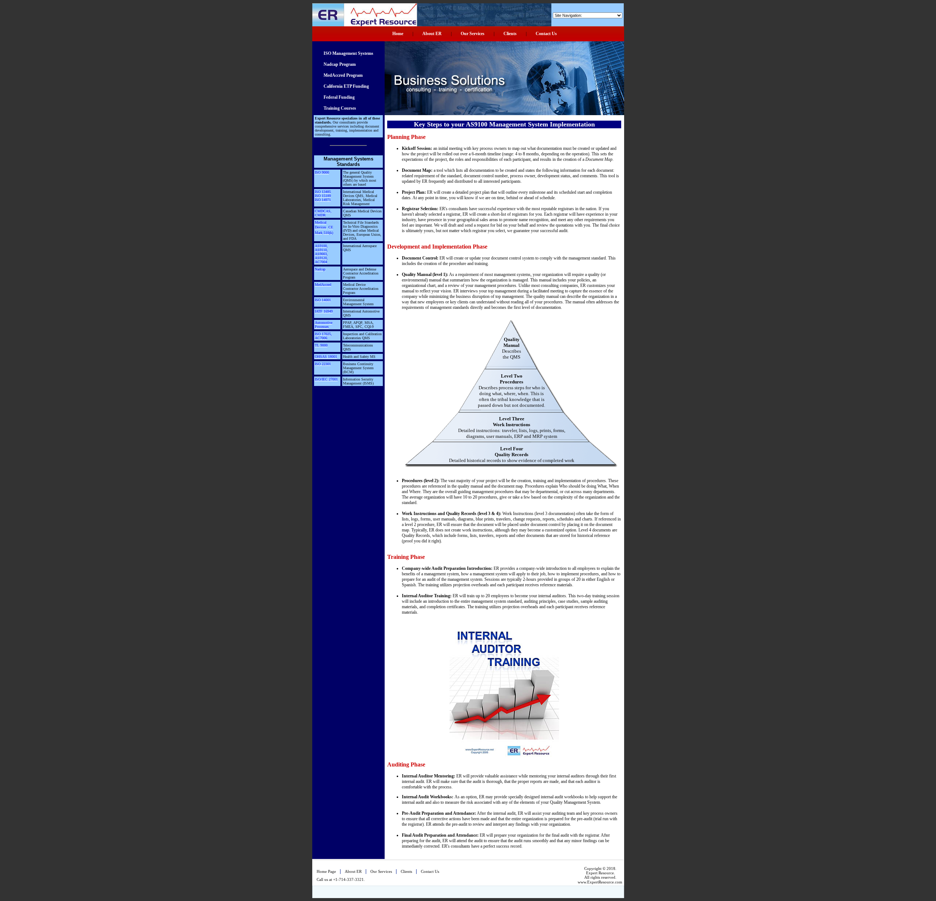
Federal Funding (339, 97)
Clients (510, 33)
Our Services (472, 33)
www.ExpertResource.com (600, 882)
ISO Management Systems (348, 53)
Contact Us (546, 33)
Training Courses (340, 108)
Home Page (326, 871)
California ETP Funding (346, 86)
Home (397, 33)
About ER (432, 33)
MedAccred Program (343, 75)
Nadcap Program (340, 64)
